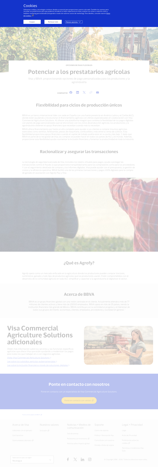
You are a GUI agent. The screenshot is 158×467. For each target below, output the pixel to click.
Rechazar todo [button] (53, 22)
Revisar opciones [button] (72, 22)
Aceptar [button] (32, 22)
